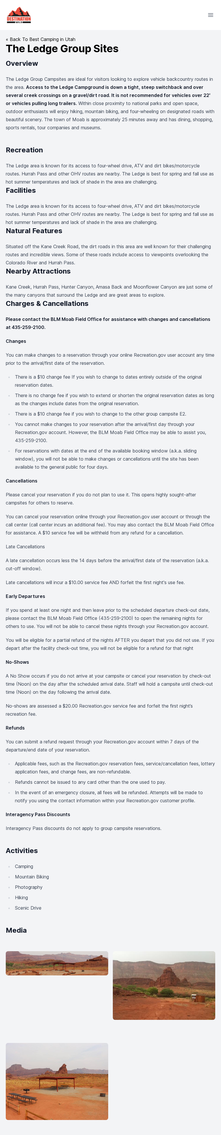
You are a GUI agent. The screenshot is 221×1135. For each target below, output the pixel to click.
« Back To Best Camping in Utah (40, 39)
